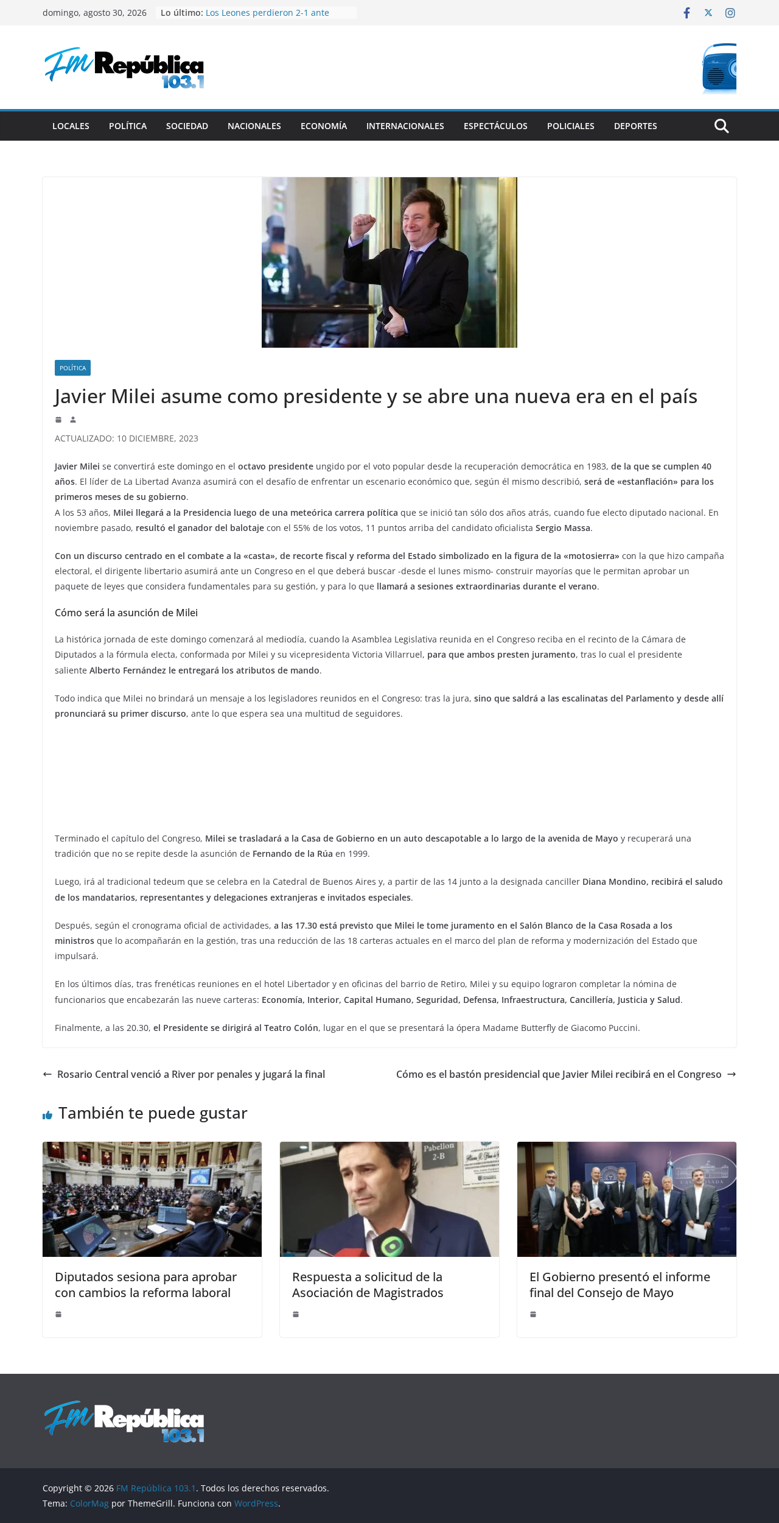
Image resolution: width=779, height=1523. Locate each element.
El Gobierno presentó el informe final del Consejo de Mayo (619, 1284)
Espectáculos (496, 126)
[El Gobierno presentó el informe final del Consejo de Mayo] (626, 1150)
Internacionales (405, 126)
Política (128, 126)
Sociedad (187, 126)
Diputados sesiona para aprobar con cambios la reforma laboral (146, 1284)
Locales (70, 126)
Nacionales (254, 126)
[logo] (124, 1406)
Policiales (571, 126)
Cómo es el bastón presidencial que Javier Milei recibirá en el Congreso (559, 1074)
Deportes (635, 126)
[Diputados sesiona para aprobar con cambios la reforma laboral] (152, 1150)
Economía (324, 126)
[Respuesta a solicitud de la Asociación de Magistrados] (389, 1150)
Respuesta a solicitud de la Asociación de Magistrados (368, 1284)
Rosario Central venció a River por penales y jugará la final (191, 1074)
